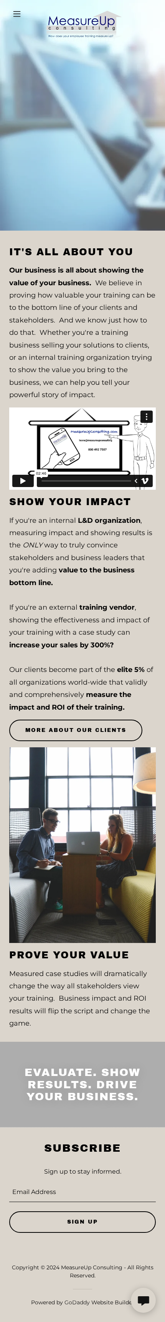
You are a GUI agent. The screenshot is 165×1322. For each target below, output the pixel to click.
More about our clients (75, 730)
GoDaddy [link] (77, 1302)
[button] (20, 14)
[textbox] (82, 1192)
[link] (82, 14)
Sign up (82, 1222)
